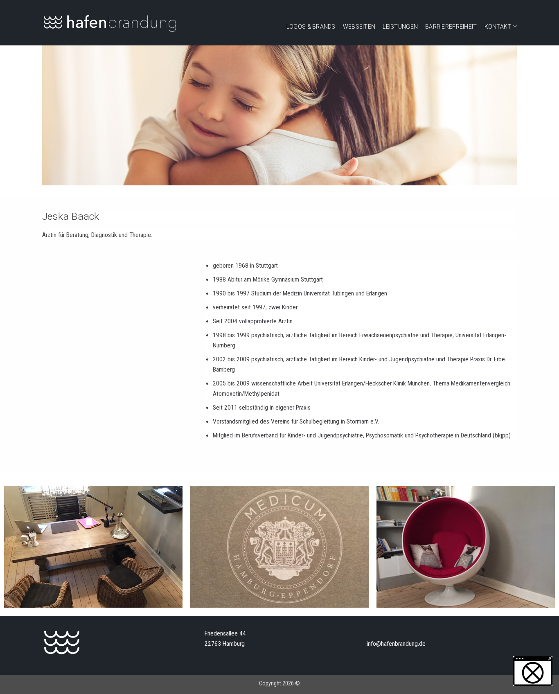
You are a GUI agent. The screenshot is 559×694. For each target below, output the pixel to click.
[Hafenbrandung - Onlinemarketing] (110, 22)
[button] (532, 671)
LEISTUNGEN (400, 26)
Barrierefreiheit (451, 26)
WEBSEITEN (359, 26)
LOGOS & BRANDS (311, 26)
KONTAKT (498, 26)
